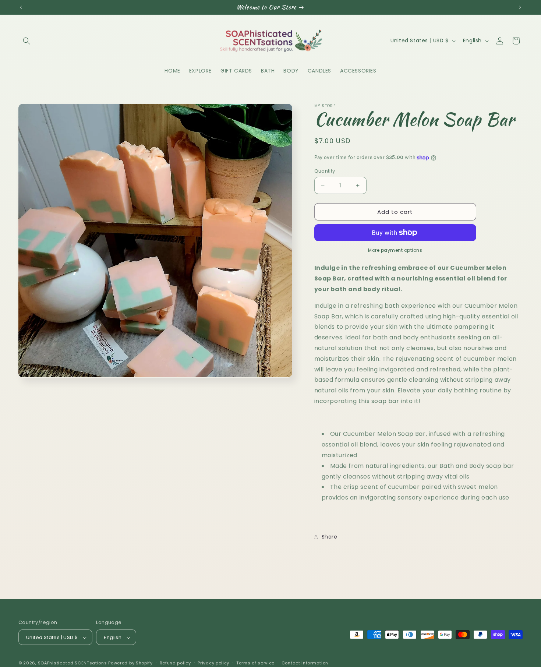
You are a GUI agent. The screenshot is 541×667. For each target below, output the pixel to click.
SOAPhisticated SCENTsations (73, 663)
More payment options (395, 250)
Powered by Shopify (130, 663)
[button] (26, 41)
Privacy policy (213, 663)
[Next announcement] (520, 7)
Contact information (305, 663)
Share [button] (329, 536)
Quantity (324, 170)
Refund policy (175, 663)
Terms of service (255, 663)
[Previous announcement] (21, 7)
